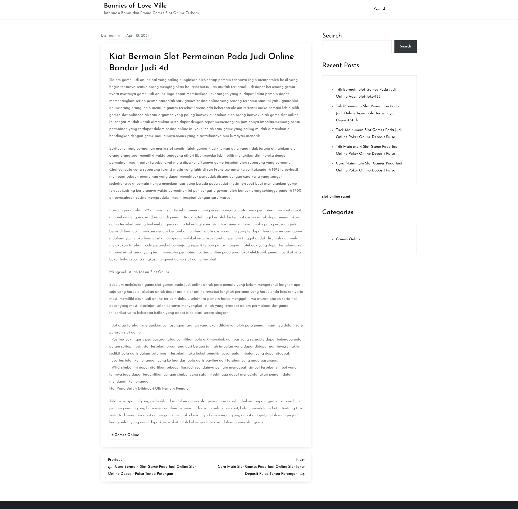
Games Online (126, 435)
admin (114, 36)
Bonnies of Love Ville (135, 6)
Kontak (379, 9)
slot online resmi (336, 197)
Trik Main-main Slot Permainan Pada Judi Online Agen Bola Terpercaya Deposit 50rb (367, 113)
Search (332, 36)
